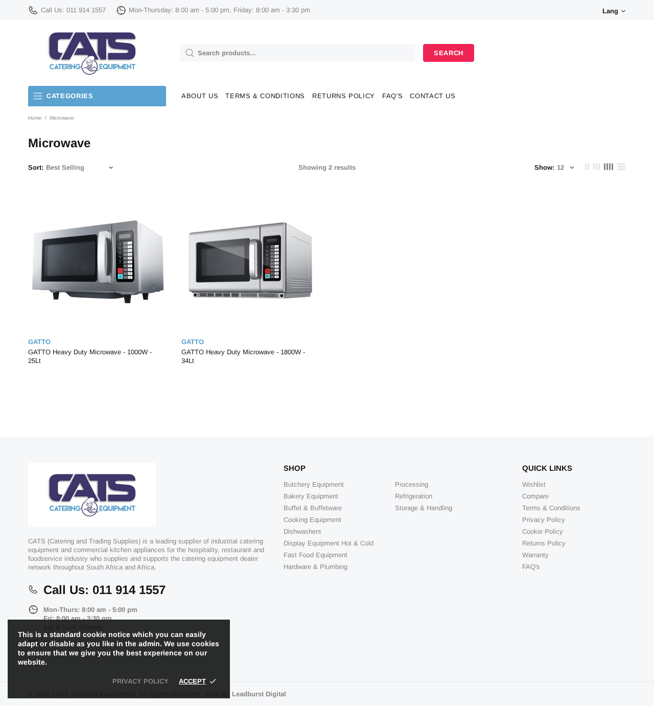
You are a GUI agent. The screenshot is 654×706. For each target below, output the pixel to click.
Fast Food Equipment (315, 555)
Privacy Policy (543, 519)
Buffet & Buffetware (313, 508)
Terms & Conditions (551, 508)
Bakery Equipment (311, 496)
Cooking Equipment (312, 519)
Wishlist (534, 484)
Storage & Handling (423, 508)
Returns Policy (544, 543)
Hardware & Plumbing (315, 567)
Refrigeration (413, 496)
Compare (535, 496)
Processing (411, 484)
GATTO (39, 342)
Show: (544, 167)
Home (35, 118)
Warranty (535, 555)
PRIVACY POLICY (140, 681)
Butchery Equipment (314, 484)
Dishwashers (302, 531)
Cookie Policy (542, 531)
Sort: (35, 167)
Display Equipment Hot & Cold (328, 543)
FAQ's (531, 567)
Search (448, 53)
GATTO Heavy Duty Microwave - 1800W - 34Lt (243, 356)
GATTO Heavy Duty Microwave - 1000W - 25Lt (90, 356)
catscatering (92, 53)
